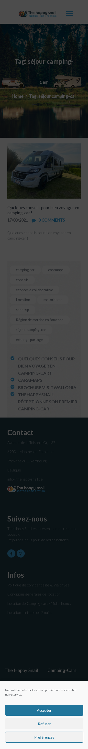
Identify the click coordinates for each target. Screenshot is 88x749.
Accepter (44, 710)
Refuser (44, 724)
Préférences (44, 737)
